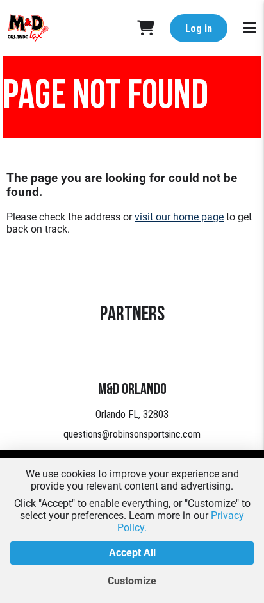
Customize (132, 581)
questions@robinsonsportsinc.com (132, 434)
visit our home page (179, 217)
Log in (198, 28)
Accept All (132, 553)
